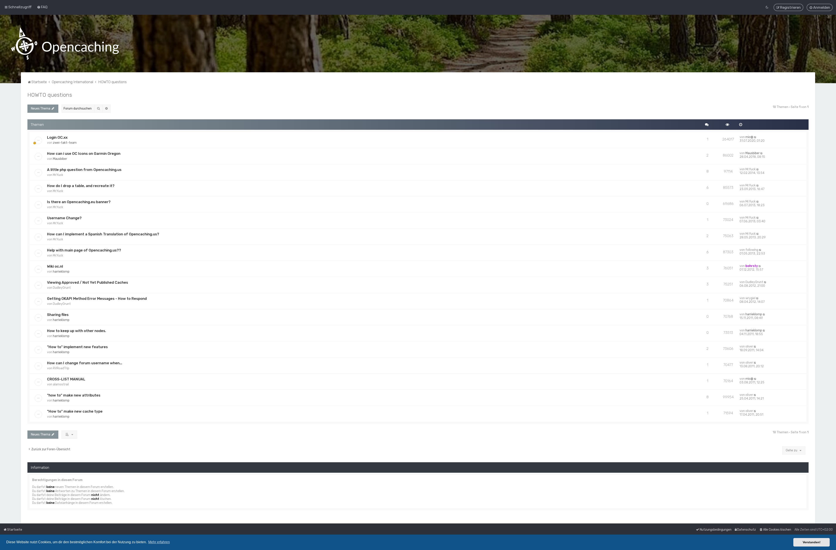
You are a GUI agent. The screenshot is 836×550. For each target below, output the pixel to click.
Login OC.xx (57, 137)
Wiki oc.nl (55, 266)
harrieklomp (61, 271)
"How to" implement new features (77, 347)
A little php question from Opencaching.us (84, 169)
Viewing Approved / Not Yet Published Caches (87, 282)
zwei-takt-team (65, 143)
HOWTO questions (49, 94)
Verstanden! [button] (812, 542)
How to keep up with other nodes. (76, 331)
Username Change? (64, 218)
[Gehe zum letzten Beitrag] (755, 137)
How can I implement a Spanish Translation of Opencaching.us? (103, 234)
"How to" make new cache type (75, 411)
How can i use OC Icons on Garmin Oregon (83, 153)
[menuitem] (42, 7)
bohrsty (751, 266)
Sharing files (58, 314)
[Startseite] (65, 43)
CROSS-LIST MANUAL (66, 379)
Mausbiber (60, 159)
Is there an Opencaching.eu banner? (79, 202)
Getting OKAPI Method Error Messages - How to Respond (97, 298)
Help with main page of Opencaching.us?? (84, 250)
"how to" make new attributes (73, 395)
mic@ (749, 137)
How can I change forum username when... (84, 363)
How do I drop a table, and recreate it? (81, 186)
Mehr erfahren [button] (159, 542)
